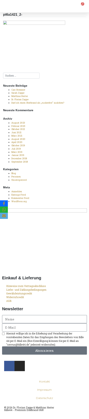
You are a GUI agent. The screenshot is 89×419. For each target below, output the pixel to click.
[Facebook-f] (9, 366)
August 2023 (18, 122)
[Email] (4, 216)
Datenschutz (44, 398)
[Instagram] (19, 366)
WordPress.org (19, 201)
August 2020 (18, 139)
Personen (16, 176)
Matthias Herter (19, 96)
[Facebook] (4, 203)
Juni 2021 (16, 132)
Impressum (44, 389)
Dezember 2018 (19, 158)
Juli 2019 (16, 148)
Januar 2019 (17, 155)
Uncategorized (19, 179)
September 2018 (19, 161)
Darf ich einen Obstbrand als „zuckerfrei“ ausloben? (37, 102)
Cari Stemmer (18, 89)
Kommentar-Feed (20, 198)
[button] (5, 6)
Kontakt (44, 381)
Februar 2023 (18, 126)
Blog (13, 173)
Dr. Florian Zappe (20, 99)
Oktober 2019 (18, 145)
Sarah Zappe (17, 92)
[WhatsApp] (4, 210)
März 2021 (16, 135)
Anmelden (16, 191)
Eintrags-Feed (18, 194)
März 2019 (16, 152)
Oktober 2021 (18, 129)
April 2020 (16, 142)
